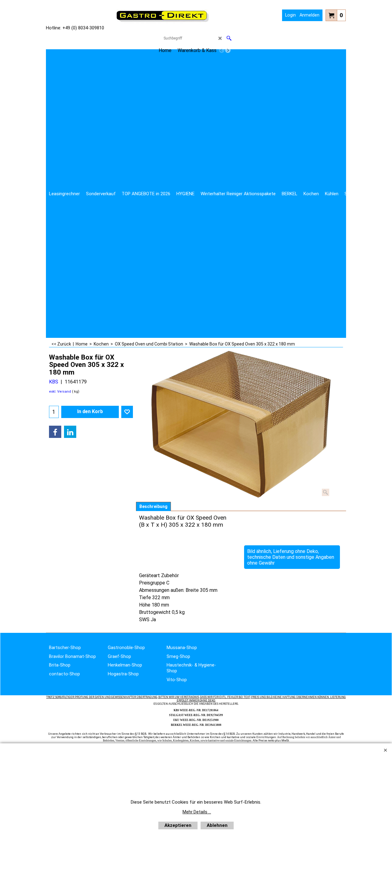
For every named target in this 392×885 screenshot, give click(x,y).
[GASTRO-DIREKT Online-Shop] (163, 21)
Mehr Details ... (197, 811)
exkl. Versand (60, 392)
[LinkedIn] (70, 432)
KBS (53, 382)
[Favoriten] (127, 412)
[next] (228, 50)
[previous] (221, 50)
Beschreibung (153, 506)
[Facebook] (55, 432)
